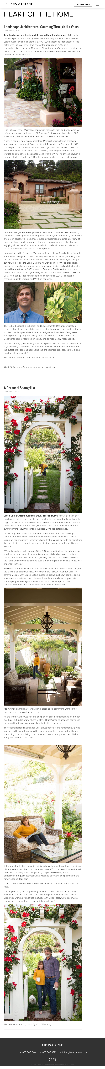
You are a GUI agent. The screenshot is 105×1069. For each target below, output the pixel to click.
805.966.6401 (29, 1052)
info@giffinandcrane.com (74, 1052)
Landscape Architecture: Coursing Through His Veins (41, 26)
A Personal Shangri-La (19, 387)
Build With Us (83, 4)
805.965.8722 (49, 1052)
